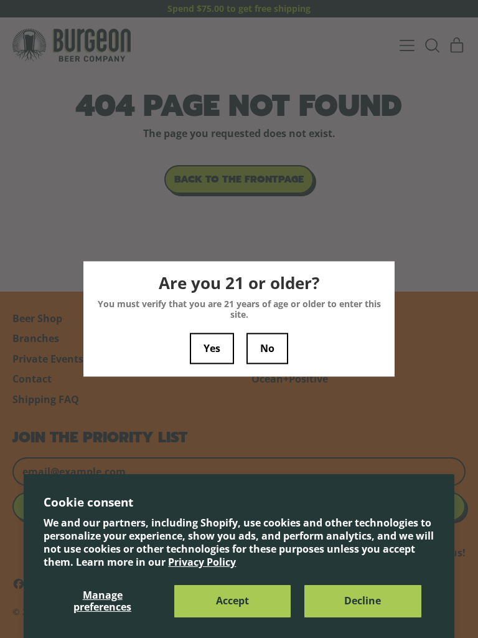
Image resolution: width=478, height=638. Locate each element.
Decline (362, 600)
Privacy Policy (202, 562)
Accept (232, 600)
